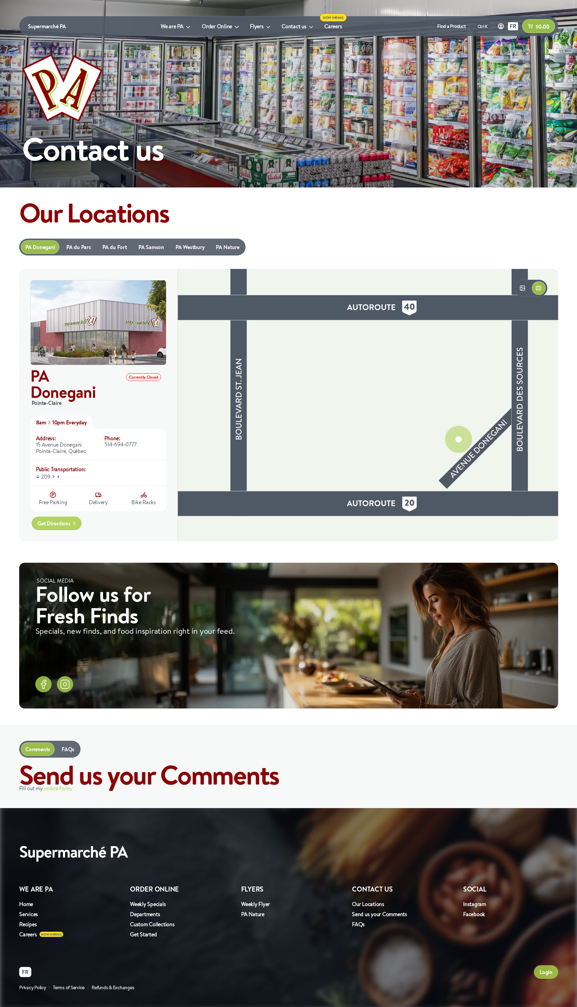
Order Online (217, 26)
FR (513, 26)
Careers (333, 26)
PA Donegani (40, 247)
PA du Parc (78, 247)
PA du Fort (114, 247)
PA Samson (151, 247)
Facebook (474, 914)
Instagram (474, 904)
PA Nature (227, 247)
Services (28, 914)
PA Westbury (189, 247)
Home (26, 904)
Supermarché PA (47, 26)
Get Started (143, 934)
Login (546, 972)
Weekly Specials (148, 904)
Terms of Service (69, 987)
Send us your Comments (379, 914)
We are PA (172, 26)
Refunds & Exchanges (113, 987)
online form (57, 788)
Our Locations (368, 904)
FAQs (68, 749)
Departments (145, 914)
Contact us (294, 26)
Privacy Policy (32, 987)
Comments (37, 749)
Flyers (257, 26)
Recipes (28, 924)
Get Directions (54, 523)
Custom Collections (152, 924)
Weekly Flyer (255, 904)
